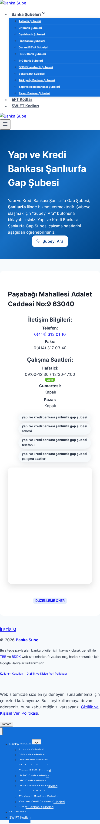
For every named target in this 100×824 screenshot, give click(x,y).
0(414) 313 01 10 (50, 334)
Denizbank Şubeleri (32, 34)
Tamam (6, 724)
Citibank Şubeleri (30, 28)
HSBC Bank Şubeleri (32, 54)
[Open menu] (5, 124)
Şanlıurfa (17, 207)
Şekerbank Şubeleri (32, 73)
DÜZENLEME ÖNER (50, 600)
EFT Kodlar (22, 99)
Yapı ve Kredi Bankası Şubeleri (39, 86)
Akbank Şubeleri (30, 21)
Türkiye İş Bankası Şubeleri (37, 80)
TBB (3, 657)
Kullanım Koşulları (11, 673)
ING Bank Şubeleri (31, 60)
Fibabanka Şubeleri (32, 41)
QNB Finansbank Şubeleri (36, 67)
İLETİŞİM (8, 629)
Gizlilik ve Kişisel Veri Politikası (47, 673)
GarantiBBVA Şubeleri (33, 47)
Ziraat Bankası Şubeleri (34, 93)
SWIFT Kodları (25, 106)
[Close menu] (1, 731)
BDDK (16, 657)
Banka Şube (27, 640)
